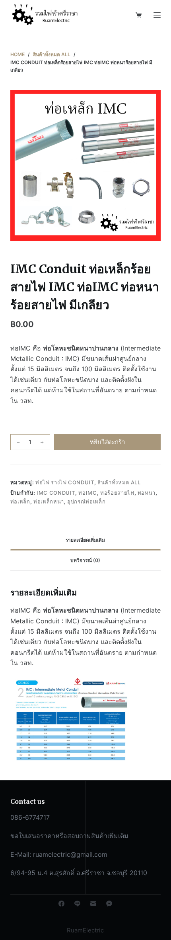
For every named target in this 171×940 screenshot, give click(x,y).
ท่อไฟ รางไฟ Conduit (64, 482)
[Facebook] (61, 904)
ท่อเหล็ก (20, 501)
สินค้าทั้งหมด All (118, 482)
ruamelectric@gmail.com (70, 854)
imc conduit (56, 493)
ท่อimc (87, 493)
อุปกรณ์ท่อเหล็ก (86, 501)
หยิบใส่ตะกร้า (107, 442)
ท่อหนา (146, 493)
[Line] (77, 904)
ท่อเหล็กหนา (48, 501)
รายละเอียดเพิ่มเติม (85, 540)
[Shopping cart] (139, 15)
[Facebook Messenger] (109, 904)
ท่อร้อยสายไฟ (117, 493)
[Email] (93, 904)
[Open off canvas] (157, 15)
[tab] (85, 540)
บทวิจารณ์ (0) (85, 560)
